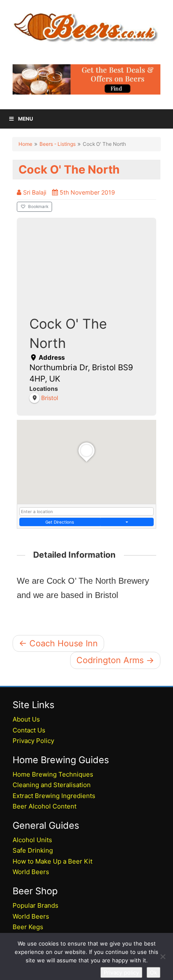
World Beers (31, 872)
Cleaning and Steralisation (52, 785)
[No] (162, 956)
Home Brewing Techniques (53, 774)
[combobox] (86, 511)
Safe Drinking (33, 850)
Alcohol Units (32, 840)
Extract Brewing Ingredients (54, 796)
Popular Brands (35, 905)
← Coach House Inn (58, 643)
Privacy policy (121, 972)
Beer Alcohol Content (44, 806)
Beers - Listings (57, 144)
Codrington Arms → (115, 660)
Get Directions (59, 521)
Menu (25, 119)
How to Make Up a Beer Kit (52, 861)
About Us (26, 719)
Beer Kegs (28, 927)
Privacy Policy (33, 741)
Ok (153, 972)
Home (25, 144)
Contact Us (29, 730)
